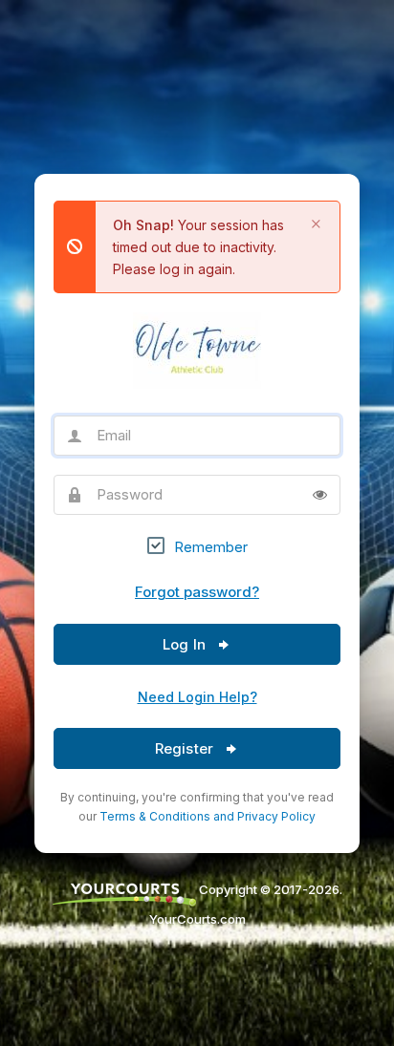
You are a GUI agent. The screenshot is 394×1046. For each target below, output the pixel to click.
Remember (211, 547)
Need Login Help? (197, 697)
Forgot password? (197, 592)
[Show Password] (319, 495)
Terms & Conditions (154, 816)
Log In (186, 644)
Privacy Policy (276, 816)
